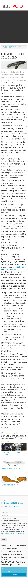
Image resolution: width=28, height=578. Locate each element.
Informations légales (12, 503)
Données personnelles (12, 506)
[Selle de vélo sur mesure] (14, 479)
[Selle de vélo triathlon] (14, 463)
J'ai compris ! (14, 574)
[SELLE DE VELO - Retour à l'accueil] (12, 5)
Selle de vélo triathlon (11, 468)
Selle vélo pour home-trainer (11, 453)
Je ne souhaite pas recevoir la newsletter (11, 520)
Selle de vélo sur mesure (12, 484)
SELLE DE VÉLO (11, 46)
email (6, 534)
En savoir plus (9, 571)
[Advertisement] (14, 28)
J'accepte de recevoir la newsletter (10, 518)
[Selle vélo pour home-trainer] (14, 447)
